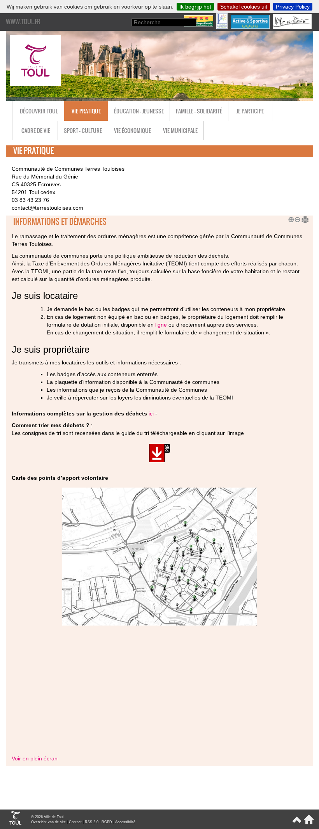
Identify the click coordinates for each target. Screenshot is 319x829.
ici (151, 413)
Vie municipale (180, 130)
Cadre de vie (35, 130)
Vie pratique (86, 111)
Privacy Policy (293, 7)
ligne (161, 325)
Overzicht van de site (48, 822)
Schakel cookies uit (243, 7)
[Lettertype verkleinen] (296, 219)
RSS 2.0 (91, 822)
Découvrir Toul (39, 111)
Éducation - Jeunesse (139, 111)
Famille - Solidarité (199, 111)
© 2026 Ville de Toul (47, 817)
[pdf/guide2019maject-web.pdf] (159, 454)
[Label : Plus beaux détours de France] (222, 27)
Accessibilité (125, 822)
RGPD (107, 822)
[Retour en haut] (296, 823)
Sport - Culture (83, 130)
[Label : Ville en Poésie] (293, 27)
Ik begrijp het (195, 7)
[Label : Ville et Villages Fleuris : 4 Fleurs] (199, 27)
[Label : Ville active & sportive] (251, 27)
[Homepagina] (307, 823)
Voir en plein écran (35, 758)
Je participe (250, 111)
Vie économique (132, 130)
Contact (75, 822)
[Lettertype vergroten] (290, 219)
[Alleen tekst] (302, 219)
